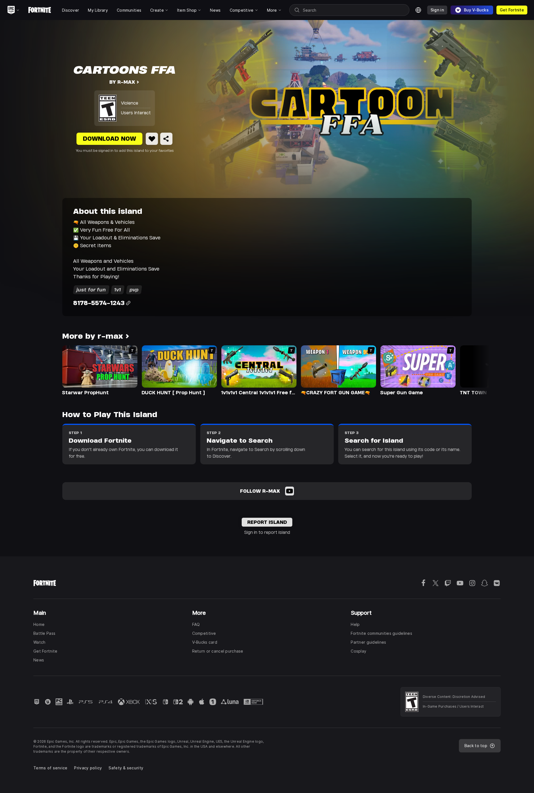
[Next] (474, 370)
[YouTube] (289, 491)
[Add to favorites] (152, 139)
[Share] (166, 139)
